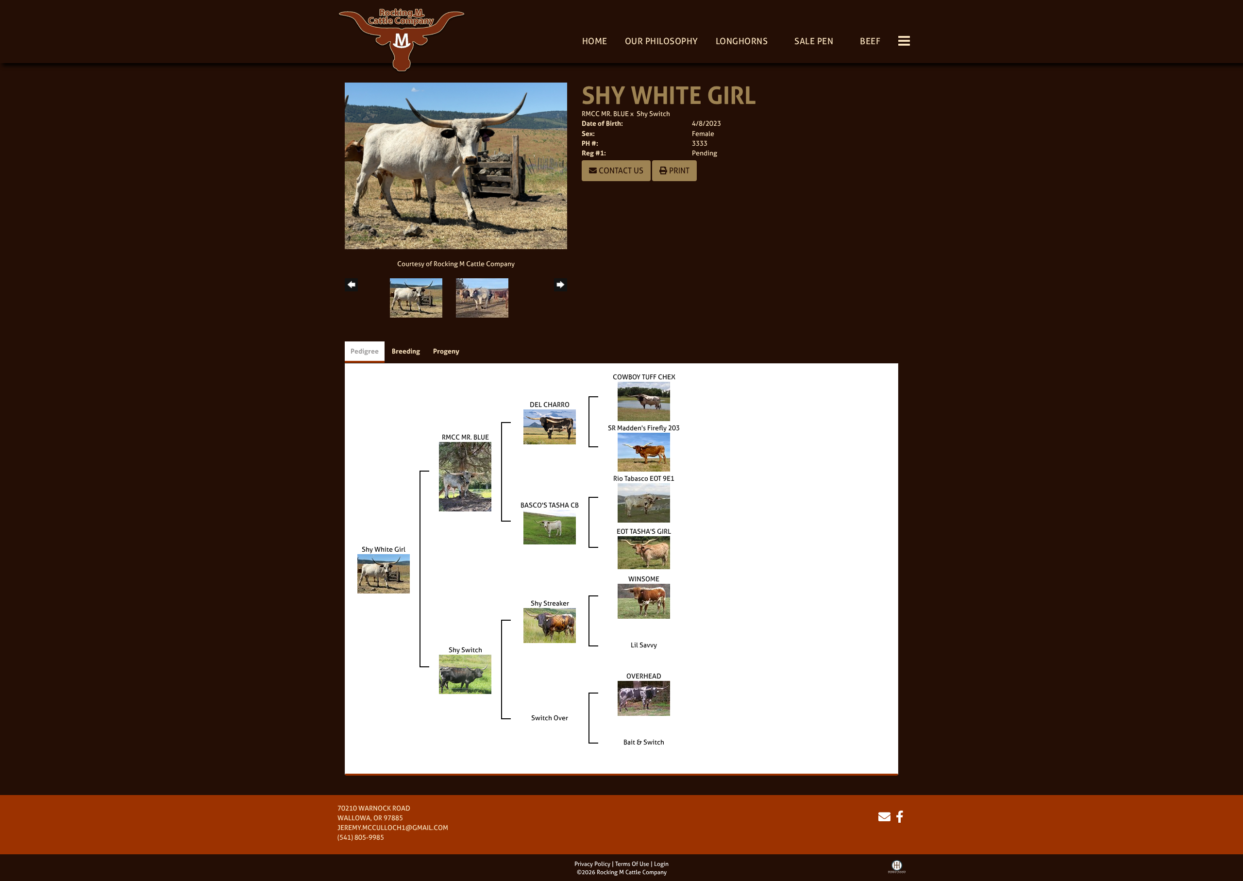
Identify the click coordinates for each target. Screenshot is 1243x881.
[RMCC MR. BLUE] (465, 475)
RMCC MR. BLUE (605, 113)
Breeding (406, 351)
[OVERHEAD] (644, 697)
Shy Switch (653, 113)
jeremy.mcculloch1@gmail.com (392, 827)
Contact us (620, 170)
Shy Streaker (550, 603)
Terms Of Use (632, 864)
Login (661, 864)
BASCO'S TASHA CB (550, 504)
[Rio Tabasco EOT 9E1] (644, 502)
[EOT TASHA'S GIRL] (644, 552)
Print (678, 170)
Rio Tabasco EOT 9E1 (643, 478)
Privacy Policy (592, 864)
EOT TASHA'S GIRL (644, 531)
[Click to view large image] (456, 164)
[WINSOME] (644, 600)
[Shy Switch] (465, 673)
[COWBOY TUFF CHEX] (644, 400)
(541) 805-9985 (360, 837)
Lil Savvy (644, 644)
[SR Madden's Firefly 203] (644, 451)
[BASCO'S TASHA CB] (549, 526)
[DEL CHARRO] (549, 425)
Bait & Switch (643, 741)
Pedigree (365, 351)
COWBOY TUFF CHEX (644, 376)
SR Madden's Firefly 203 (644, 427)
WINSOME (643, 578)
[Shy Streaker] (549, 624)
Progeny (446, 351)
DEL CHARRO (550, 404)
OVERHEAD (643, 675)
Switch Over (549, 717)
